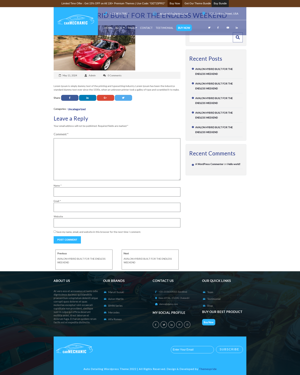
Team (210, 292)
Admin (92, 75)
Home (108, 27)
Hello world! (233, 164)
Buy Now (184, 27)
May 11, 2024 (70, 75)
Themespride (207, 368)
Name (58, 185)
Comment (61, 134)
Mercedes (114, 312)
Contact (146, 27)
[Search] (238, 37)
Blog (118, 27)
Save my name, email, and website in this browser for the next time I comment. (98, 231)
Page (131, 27)
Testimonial (164, 27)
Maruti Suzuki (116, 292)
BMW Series (115, 305)
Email (57, 200)
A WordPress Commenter (209, 164)
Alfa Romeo (115, 319)
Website (58, 216)
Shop (210, 305)
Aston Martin (116, 298)
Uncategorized (77, 109)
